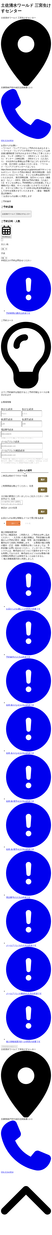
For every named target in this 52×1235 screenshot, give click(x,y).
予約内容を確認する (9, 1046)
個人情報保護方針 (9, 532)
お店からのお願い (9, 145)
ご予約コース (7, 320)
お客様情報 (6, 402)
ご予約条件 (6, 201)
